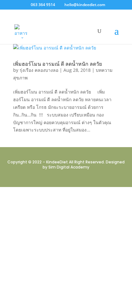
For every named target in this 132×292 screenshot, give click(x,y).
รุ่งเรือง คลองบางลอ (39, 70)
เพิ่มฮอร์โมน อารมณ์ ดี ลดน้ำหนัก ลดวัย (57, 63)
